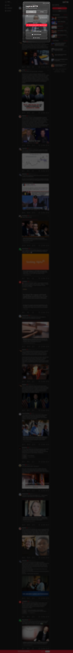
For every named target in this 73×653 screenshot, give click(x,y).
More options (37, 37)
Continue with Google (37, 31)
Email (32, 11)
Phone (42, 11)
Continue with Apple (37, 34)
